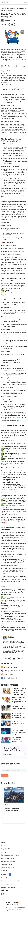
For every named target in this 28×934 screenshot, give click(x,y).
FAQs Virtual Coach (7, 849)
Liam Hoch (13, 20)
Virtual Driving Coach (7, 867)
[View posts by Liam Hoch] (2, 20)
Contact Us (4, 878)
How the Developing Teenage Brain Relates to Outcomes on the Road (19, 700)
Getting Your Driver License (13, 671)
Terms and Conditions (19, 907)
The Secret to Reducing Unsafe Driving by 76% (17, 739)
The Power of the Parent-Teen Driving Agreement (18, 708)
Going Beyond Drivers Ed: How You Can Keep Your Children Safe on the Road (19, 691)
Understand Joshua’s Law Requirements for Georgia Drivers (11, 810)
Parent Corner (9, 674)
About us (4, 846)
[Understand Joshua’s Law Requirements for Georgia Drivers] (14, 794)
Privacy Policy (7, 907)
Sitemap (3, 852)
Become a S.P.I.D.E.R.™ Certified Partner (13, 881)
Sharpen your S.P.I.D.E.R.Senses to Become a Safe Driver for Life (19, 731)
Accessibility (5, 874)
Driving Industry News (11, 678)
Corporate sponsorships (8, 887)
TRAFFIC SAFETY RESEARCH (12, 8)
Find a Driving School (7, 858)
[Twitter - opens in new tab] (9, 658)
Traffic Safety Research (8, 861)
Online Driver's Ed (6, 864)
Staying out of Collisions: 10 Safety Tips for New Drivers (18, 723)
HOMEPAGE (3, 8)
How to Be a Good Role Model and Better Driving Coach (19, 715)
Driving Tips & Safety (11, 667)
